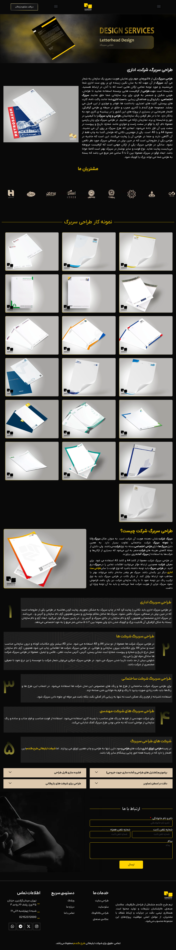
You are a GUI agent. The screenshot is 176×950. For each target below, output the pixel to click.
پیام (170, 841)
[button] (159, 6)
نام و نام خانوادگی (162, 818)
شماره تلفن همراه (120, 829)
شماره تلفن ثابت (163, 829)
